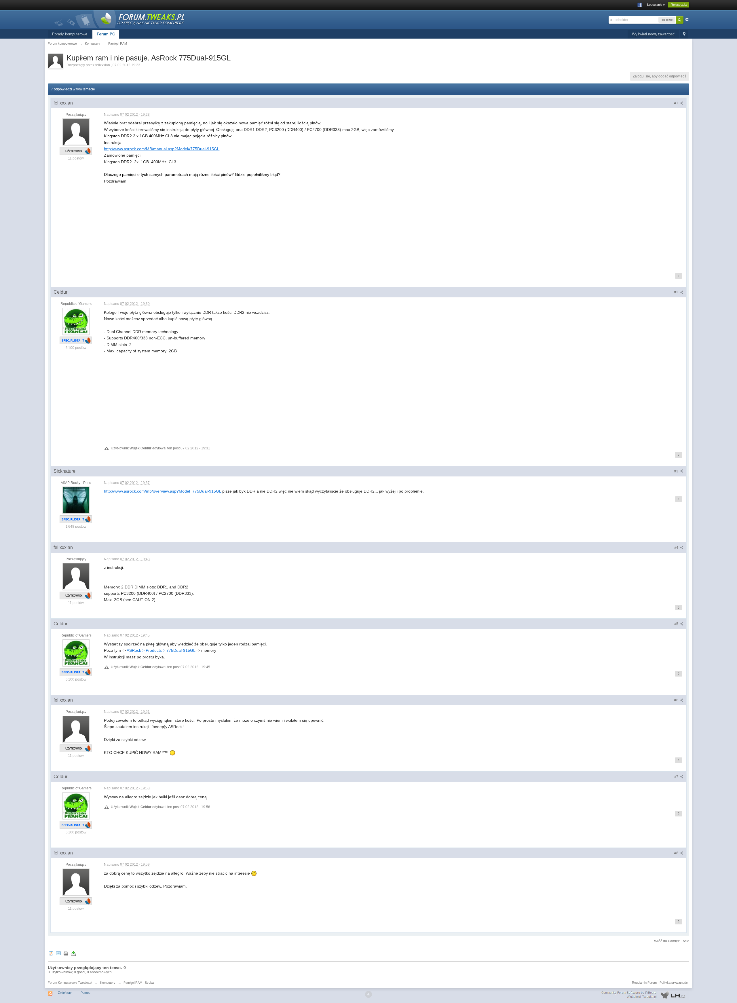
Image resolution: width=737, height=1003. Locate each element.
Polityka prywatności (674, 982)
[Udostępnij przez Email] (58, 953)
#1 (676, 103)
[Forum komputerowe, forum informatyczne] (120, 18)
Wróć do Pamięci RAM (671, 941)
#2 (676, 292)
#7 (676, 777)
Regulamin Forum (644, 982)
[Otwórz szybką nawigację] (684, 34)
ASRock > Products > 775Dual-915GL (161, 650)
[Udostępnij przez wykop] (51, 953)
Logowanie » (656, 4)
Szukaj (149, 982)
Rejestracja (679, 4)
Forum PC (106, 34)
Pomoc (85, 992)
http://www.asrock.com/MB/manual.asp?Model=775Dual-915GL (161, 149)
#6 (676, 700)
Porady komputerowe (69, 34)
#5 (676, 624)
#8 (676, 853)
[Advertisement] (276, 224)
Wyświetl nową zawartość (653, 34)
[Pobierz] (73, 953)
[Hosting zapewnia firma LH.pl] (645, 994)
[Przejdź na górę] (368, 994)
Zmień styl (65, 992)
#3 (676, 471)
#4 (676, 548)
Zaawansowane (687, 19)
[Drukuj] (66, 953)
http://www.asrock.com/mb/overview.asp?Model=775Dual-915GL (162, 491)
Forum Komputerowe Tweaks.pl (70, 982)
